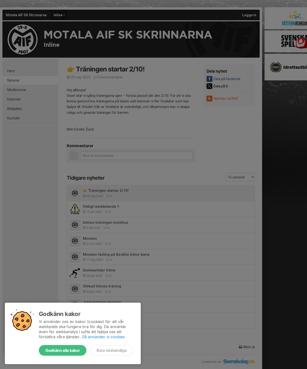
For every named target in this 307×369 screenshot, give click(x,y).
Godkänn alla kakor (62, 350)
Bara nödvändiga (111, 350)
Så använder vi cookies (103, 336)
